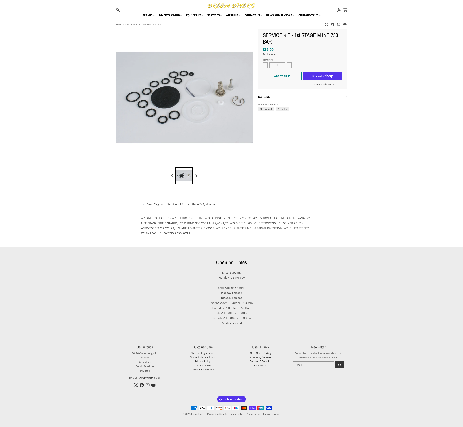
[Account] (339, 10)
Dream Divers (197, 414)
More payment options (323, 83)
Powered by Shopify (217, 414)
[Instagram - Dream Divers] (338, 24)
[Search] (118, 10)
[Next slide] (196, 175)
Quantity (268, 60)
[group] (184, 175)
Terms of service (271, 414)
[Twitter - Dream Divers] (326, 24)
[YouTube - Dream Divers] (345, 24)
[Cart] (345, 10)
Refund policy (236, 414)
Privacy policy (253, 414)
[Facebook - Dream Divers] (332, 24)
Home (118, 24)
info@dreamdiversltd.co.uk (144, 377)
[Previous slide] (172, 175)
